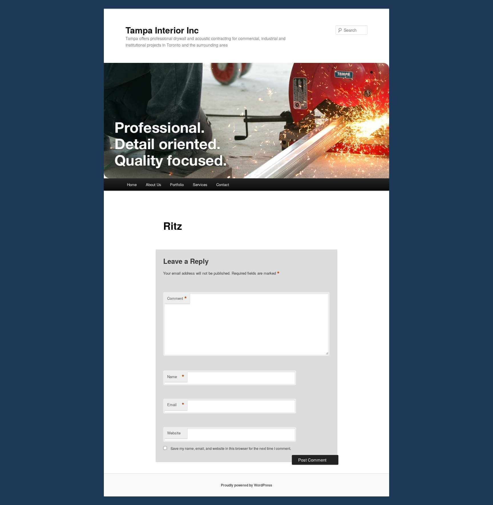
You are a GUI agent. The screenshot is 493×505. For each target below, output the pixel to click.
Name (175, 376)
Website (174, 433)
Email (175, 404)
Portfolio (177, 184)
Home (132, 184)
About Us (153, 184)
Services (200, 184)
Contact (222, 184)
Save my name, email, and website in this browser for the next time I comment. (231, 448)
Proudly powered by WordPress (246, 485)
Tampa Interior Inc (162, 30)
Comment (177, 298)
